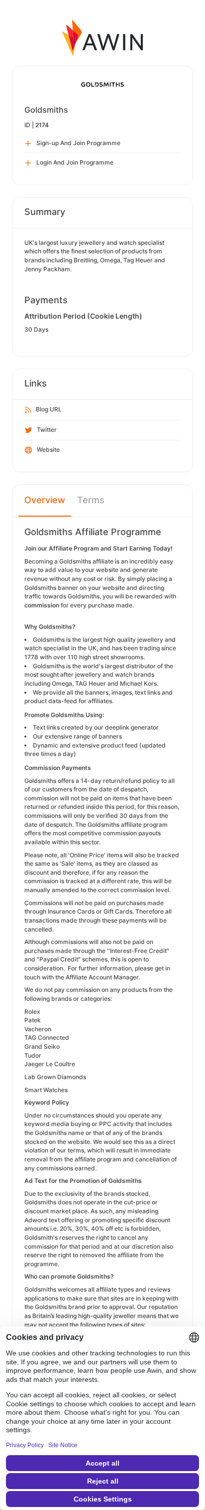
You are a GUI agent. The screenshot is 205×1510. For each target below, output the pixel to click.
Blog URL (49, 409)
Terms (90, 500)
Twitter (47, 429)
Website (48, 449)
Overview (44, 500)
